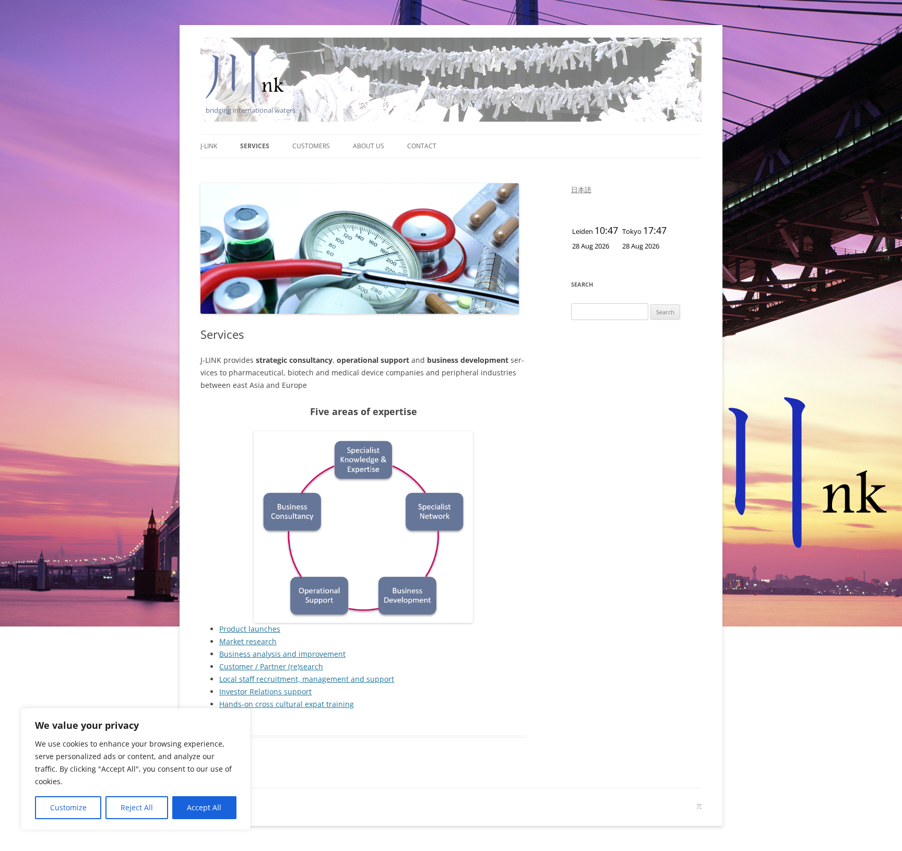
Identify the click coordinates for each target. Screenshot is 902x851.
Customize (68, 807)
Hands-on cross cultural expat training (286, 704)
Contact (421, 145)
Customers (311, 145)
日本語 (581, 189)
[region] (136, 769)
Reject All (137, 807)
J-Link (208, 145)
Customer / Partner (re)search (271, 666)
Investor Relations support (265, 691)
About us (368, 145)
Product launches (249, 629)
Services (254, 145)
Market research (248, 641)
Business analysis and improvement (282, 654)
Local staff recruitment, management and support (306, 679)
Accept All (204, 807)
